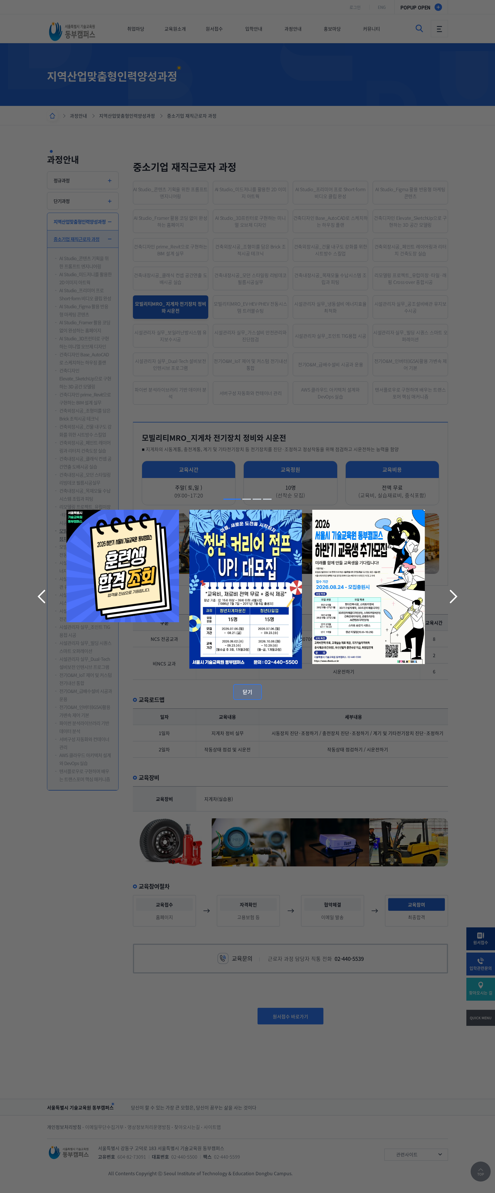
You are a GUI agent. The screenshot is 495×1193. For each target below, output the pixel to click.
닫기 (247, 692)
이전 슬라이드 (42, 596)
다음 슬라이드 (453, 596)
